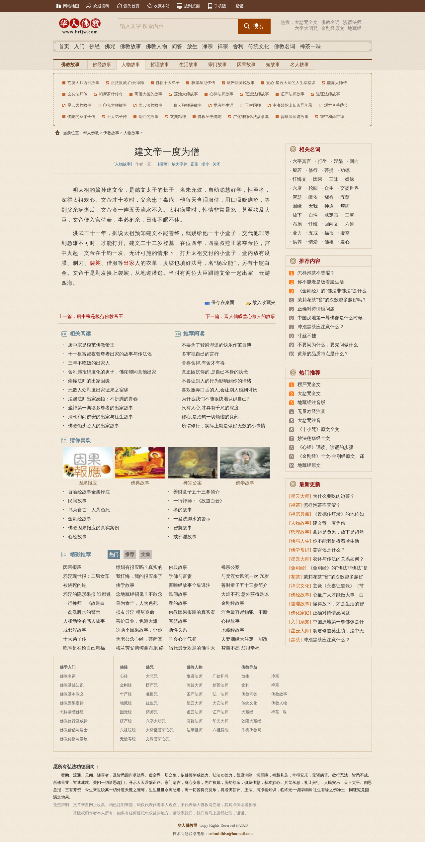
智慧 (297, 197)
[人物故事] (123, 164)
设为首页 (131, 6)
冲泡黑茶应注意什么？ (321, 326)
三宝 (349, 215)
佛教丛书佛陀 (209, 116)
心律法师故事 (221, 94)
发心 (345, 242)
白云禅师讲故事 (188, 105)
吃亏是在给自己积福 (84, 648)
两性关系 (178, 630)
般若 (297, 170)
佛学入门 (68, 667)
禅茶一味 (310, 46)
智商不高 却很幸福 (240, 648)
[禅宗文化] (300, 585)
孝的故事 (182, 509)
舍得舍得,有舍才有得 (203, 363)
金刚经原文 (332, 28)
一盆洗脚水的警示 (192, 518)
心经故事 (77, 536)
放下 (297, 215)
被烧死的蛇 (74, 585)
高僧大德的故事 (148, 94)
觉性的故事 (148, 116)
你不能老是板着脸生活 (321, 281)
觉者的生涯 (223, 105)
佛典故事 (140, 482)
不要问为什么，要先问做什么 (328, 344)
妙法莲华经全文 (314, 438)
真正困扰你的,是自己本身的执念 (215, 371)
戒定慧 (331, 215)
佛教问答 (249, 694)
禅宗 (222, 46)
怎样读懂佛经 (72, 712)
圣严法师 (195, 694)
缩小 (206, 164)
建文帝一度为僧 (329, 523)
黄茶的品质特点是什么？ (323, 353)
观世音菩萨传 (336, 105)
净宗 (207, 46)
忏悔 (313, 224)
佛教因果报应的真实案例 (93, 527)
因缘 (297, 206)
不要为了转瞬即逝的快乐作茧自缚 (216, 345)
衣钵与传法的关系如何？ (338, 559)
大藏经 (247, 712)
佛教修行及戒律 (74, 721)
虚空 (345, 233)
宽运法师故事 (257, 94)
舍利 (238, 46)
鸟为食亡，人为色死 (89, 509)
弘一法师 (220, 694)
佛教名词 (330, 22)
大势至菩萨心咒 (160, 730)
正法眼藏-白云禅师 (127, 82)
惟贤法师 (195, 676)
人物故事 (131, 64)
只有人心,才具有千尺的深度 (210, 407)
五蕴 (345, 197)
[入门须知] (300, 621)
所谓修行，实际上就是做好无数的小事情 (223, 425)
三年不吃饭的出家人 (89, 363)
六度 (297, 188)
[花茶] (295, 577)
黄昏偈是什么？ (329, 550)
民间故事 (77, 500)
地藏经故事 (232, 630)
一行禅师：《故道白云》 (198, 500)
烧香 (329, 197)
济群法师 (352, 22)
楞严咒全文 (309, 384)
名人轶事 (299, 64)
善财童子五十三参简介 (196, 491)
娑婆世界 (349, 188)
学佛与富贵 (180, 576)
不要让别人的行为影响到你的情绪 (216, 380)
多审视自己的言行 (200, 354)
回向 (354, 161)
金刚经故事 (79, 518)
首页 (64, 46)
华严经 (126, 694)
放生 (192, 46)
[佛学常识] (300, 550)
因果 (317, 179)
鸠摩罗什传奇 (111, 94)
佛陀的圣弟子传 (81, 116)
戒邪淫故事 (185, 536)
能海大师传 (337, 82)
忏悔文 (299, 179)
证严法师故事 (292, 94)
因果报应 (87, 482)
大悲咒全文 (306, 22)
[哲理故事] (300, 532)
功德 (345, 170)
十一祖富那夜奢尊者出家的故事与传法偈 (110, 354)
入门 (79, 46)
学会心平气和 (183, 639)
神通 (329, 206)
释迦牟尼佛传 (203, 82)
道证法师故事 (328, 94)
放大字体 (180, 164)
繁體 (239, 6)
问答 (177, 46)
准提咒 (152, 694)
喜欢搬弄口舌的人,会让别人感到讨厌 (219, 389)
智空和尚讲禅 (332, 116)
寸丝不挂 (307, 335)
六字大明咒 (306, 28)
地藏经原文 (309, 465)
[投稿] (163, 164)
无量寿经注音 (311, 411)
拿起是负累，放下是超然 (338, 532)
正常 (195, 164)
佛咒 (110, 46)
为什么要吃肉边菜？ (334, 496)
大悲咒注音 (309, 420)
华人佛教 (91, 133)
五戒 (313, 233)
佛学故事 (245, 482)
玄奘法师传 (77, 94)
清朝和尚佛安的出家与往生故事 (100, 416)
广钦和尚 (220, 676)
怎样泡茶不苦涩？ (316, 272)
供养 (297, 242)
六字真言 (302, 161)
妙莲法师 (220, 685)
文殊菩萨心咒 (158, 739)
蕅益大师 (195, 685)
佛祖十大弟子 (168, 82)
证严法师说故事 (241, 82)
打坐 (322, 161)
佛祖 (329, 242)
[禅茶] (295, 505)
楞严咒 (152, 685)
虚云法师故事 (150, 105)
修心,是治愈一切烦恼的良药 (210, 416)
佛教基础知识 (72, 685)
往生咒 (152, 703)
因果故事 (246, 64)
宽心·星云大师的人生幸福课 (290, 82)
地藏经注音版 (311, 402)
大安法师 (220, 703)
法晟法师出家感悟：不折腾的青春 (103, 398)
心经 (124, 676)
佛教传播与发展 (74, 739)
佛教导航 (249, 667)
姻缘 (349, 179)
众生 (329, 188)
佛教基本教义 (72, 694)
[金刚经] (297, 568)
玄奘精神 (178, 116)
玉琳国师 (253, 105)
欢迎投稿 (101, 6)
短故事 (273, 64)
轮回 (313, 188)
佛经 (94, 46)
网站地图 (71, 6)
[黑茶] (295, 639)
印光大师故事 (115, 105)
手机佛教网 (251, 730)
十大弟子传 (117, 116)
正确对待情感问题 (316, 308)
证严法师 (220, 712)
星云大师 (195, 703)
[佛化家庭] (300, 612)
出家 (129, 263)
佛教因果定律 (72, 703)
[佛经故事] (300, 594)
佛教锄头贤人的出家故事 (93, 425)
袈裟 (95, 263)
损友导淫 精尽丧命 (135, 612)
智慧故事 (182, 527)
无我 (313, 206)
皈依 (313, 197)
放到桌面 (192, 6)
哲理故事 (159, 64)
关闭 (216, 164)
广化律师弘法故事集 (251, 116)
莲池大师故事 (186, 94)
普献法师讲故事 (294, 116)
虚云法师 (195, 712)
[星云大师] (300, 496)
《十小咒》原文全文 (318, 429)
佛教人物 (156, 46)
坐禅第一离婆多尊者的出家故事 (100, 407)
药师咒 (152, 712)
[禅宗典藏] (300, 514)
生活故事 (188, 64)
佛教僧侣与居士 (74, 730)
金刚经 (126, 685)
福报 (329, 233)
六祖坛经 (128, 730)
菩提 (329, 170)
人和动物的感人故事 (84, 621)
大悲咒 (152, 676)
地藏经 (355, 28)
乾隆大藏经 (251, 721)
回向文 (331, 224)
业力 (297, 233)
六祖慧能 (220, 730)
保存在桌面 (222, 302)
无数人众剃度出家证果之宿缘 (98, 389)
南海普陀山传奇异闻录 (292, 105)
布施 (297, 224)
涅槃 (338, 161)
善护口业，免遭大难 (137, 621)
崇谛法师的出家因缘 (89, 380)
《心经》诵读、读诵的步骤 (325, 447)
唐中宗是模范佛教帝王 (100, 316)
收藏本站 (162, 6)
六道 (349, 224)
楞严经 (126, 721)
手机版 (220, 6)
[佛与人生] (300, 541)
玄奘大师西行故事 (83, 82)
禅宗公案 (192, 482)
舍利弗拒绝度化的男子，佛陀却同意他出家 (112, 371)
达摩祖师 (195, 730)
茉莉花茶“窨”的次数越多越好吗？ (332, 299)
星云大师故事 (79, 105)
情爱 (313, 242)
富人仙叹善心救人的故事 (249, 316)
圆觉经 (126, 712)
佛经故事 (102, 64)
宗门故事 (217, 64)
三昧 (333, 179)
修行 (313, 170)
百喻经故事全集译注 (89, 491)
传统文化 (258, 46)
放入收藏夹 (264, 302)
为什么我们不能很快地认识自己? (215, 398)
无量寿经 (128, 739)
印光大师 (220, 721)
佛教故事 (130, 46)
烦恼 (345, 206)
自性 (313, 215)
